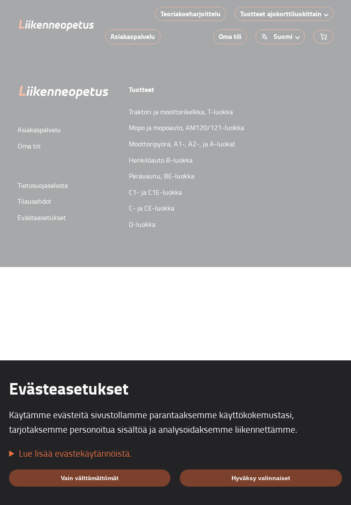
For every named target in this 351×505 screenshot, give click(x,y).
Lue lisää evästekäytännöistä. (75, 453)
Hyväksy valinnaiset (261, 478)
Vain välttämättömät (90, 478)
